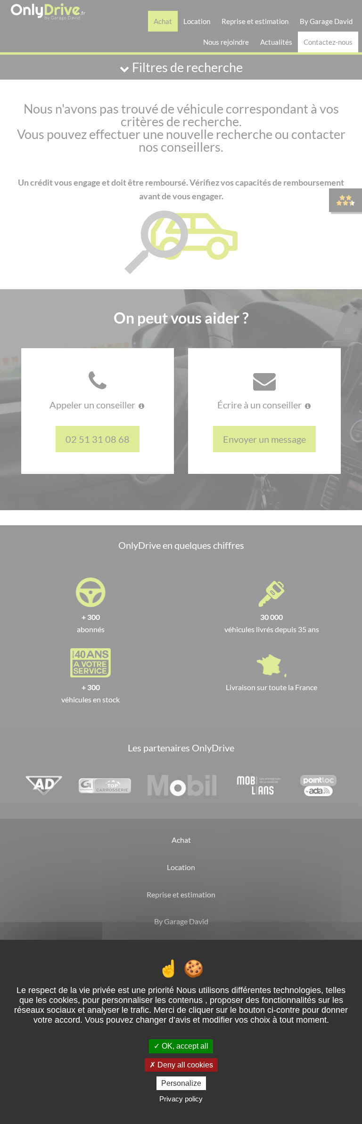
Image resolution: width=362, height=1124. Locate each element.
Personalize (181, 1083)
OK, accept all (184, 1046)
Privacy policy (181, 1099)
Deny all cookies (184, 1065)
